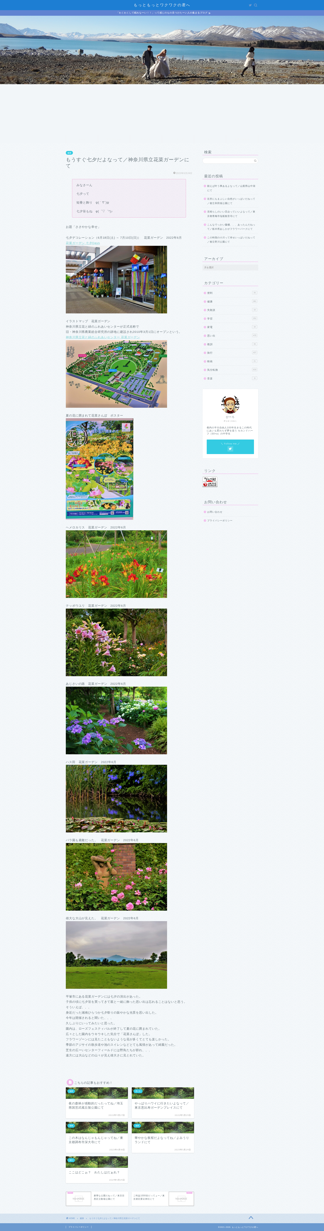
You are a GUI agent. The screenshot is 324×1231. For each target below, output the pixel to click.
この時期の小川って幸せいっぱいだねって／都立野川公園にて (231, 239)
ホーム (82, 139)
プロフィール (114, 139)
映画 (231, 361)
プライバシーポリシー (220, 520)
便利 (231, 292)
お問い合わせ (242, 139)
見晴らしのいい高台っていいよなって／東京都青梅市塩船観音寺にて (231, 213)
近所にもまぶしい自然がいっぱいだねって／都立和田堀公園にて (231, 201)
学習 (231, 318)
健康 (69, 153)
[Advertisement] (162, 109)
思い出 (231, 335)
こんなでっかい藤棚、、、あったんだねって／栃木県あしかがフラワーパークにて (231, 226)
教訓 (231, 344)
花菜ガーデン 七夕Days (83, 243)
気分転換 (231, 369)
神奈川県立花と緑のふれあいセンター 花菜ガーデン (103, 337)
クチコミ (210, 139)
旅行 (231, 352)
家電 (231, 327)
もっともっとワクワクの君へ (162, 5)
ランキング (178, 139)
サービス (146, 139)
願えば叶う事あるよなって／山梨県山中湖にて (231, 188)
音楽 (231, 378)
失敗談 (231, 310)
